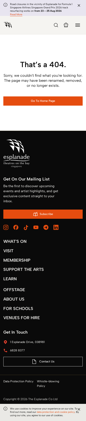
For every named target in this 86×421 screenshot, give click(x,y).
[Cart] (66, 25)
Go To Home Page (43, 101)
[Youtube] (35, 227)
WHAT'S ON (15, 241)
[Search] (56, 25)
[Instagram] (5, 227)
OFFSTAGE (14, 289)
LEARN (10, 278)
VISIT (8, 250)
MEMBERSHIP (16, 260)
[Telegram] (45, 227)
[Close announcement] (79, 5)
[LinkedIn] (55, 227)
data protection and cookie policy (56, 412)
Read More (16, 14)
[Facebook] (15, 227)
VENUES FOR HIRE (21, 317)
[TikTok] (25, 227)
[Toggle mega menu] (78, 25)
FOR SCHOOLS (18, 308)
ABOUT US (13, 299)
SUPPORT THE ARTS (23, 269)
